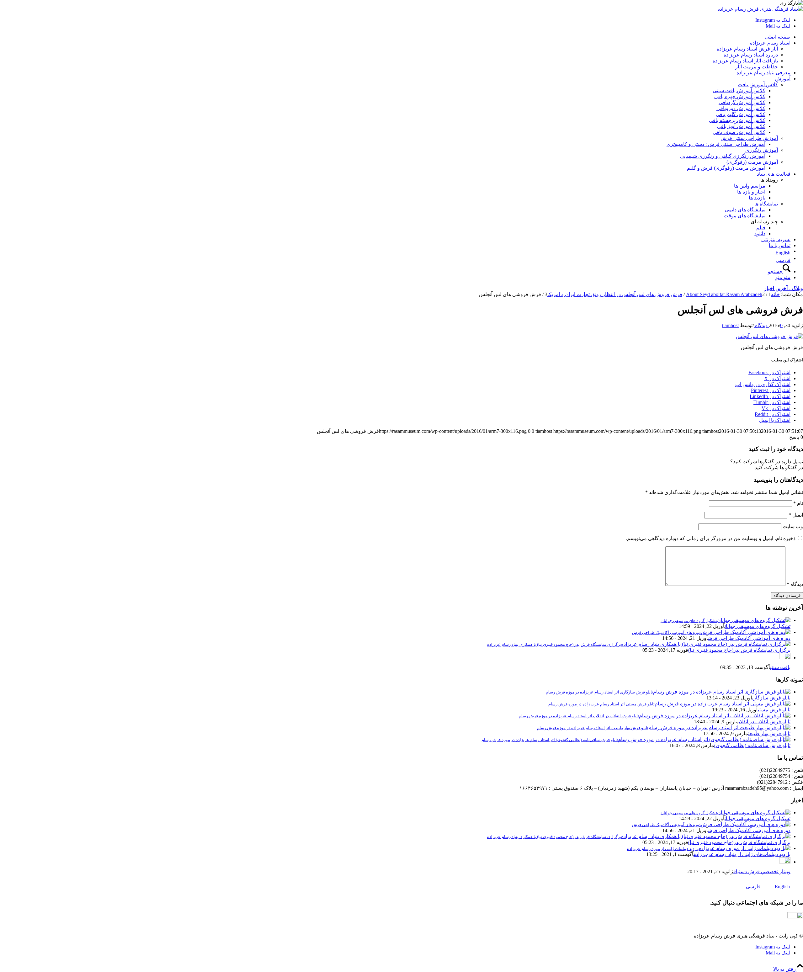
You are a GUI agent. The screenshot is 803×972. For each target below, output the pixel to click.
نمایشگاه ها (766, 203)
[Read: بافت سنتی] (784, 657)
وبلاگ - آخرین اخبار (783, 288)
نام (798, 503)
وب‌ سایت (793, 526)
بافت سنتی (780, 667)
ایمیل (796, 515)
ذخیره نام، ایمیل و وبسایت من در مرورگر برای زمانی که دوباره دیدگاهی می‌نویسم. (710, 538)
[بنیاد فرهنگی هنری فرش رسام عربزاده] (760, 9)
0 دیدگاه (768, 325)
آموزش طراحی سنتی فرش (749, 138)
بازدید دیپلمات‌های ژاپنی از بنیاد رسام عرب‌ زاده (742, 854)
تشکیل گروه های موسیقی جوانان (757, 626)
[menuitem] (395, 37)
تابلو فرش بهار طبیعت (769, 733)
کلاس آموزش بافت (758, 84)
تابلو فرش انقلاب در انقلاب (764, 721)
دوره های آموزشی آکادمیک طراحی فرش (749, 638)
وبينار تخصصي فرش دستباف (761, 871)
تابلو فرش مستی (774, 709)
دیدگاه (795, 584)
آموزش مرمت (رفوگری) (752, 162)
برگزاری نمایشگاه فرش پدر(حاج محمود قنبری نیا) (739, 650)
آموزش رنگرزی (761, 150)
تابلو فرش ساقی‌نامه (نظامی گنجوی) (752, 745)
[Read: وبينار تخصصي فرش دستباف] (784, 861)
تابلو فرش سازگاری (771, 697)
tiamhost (730, 325)
